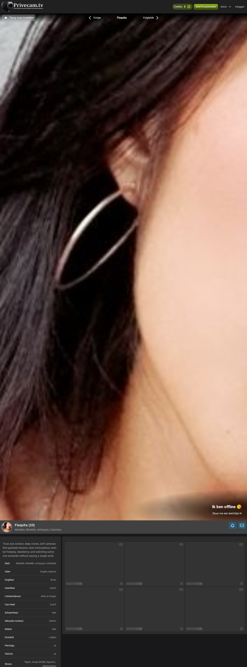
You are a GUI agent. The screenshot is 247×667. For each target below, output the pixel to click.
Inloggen (239, 6)
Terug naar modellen (21, 17)
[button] (226, 7)
